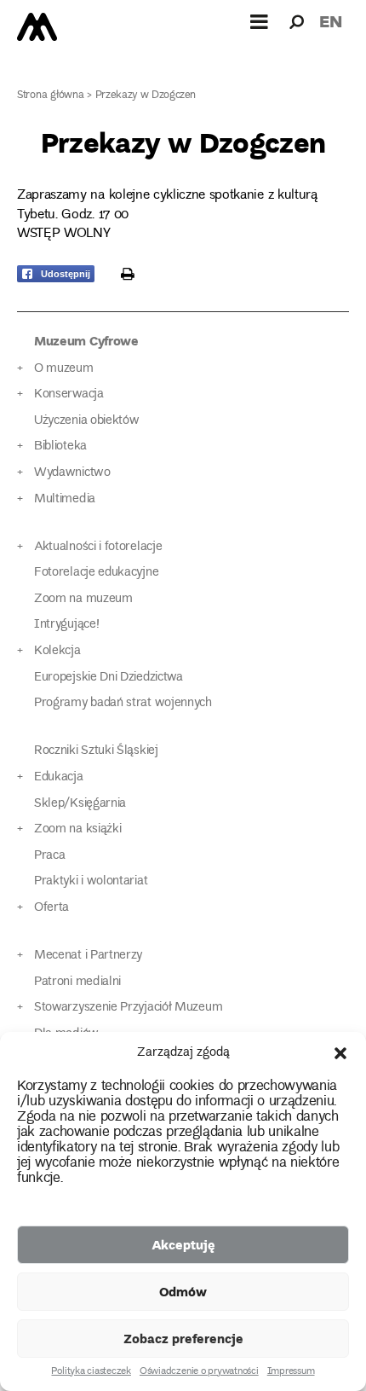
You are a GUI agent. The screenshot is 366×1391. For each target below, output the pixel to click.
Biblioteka (60, 446)
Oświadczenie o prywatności (199, 1372)
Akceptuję (183, 1244)
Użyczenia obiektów (87, 421)
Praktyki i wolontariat (90, 881)
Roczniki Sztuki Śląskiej (96, 751)
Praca (49, 855)
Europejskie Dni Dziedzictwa (108, 677)
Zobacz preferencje (183, 1338)
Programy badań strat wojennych (123, 703)
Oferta (51, 908)
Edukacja (58, 777)
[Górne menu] (259, 21)
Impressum (291, 1372)
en (330, 21)
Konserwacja (69, 394)
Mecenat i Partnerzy (88, 955)
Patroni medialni (77, 982)
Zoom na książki (77, 829)
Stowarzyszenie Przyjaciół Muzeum (128, 1007)
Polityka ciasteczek (90, 1372)
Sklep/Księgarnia (80, 803)
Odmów (183, 1291)
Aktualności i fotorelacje (98, 547)
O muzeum (64, 369)
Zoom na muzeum (83, 599)
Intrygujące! (66, 624)
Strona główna (50, 96)
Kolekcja (57, 651)
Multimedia (64, 499)
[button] (340, 1053)
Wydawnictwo (72, 473)
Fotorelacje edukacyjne (96, 572)
